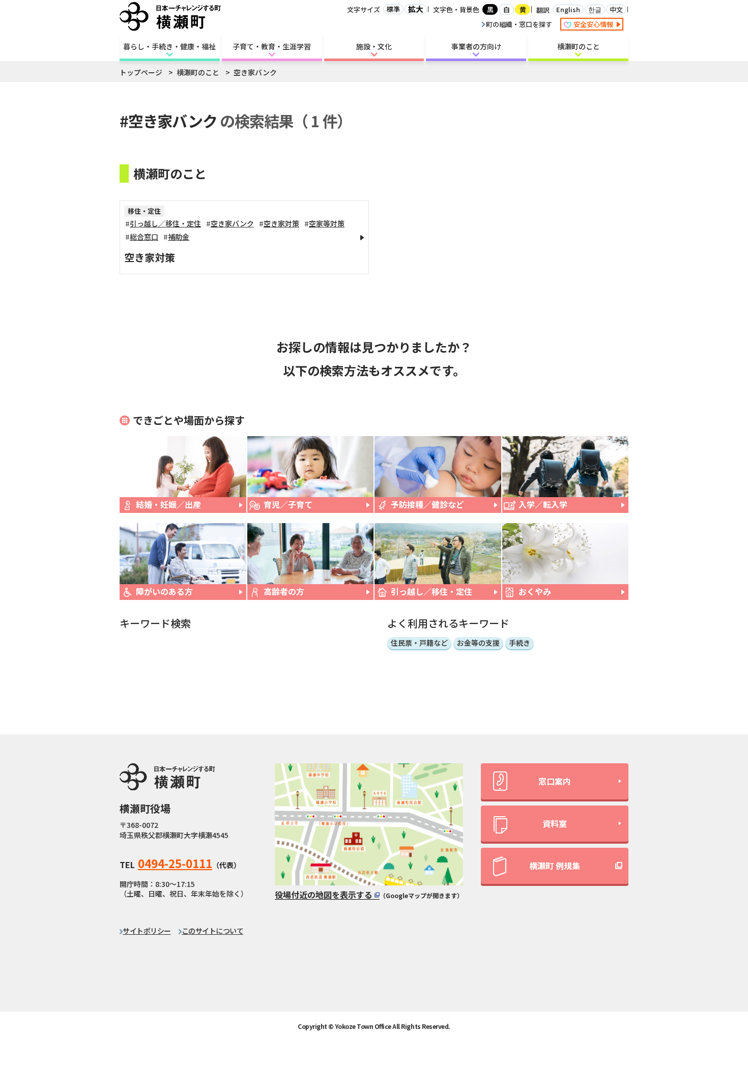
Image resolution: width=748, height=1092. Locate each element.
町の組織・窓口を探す (519, 24)
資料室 (554, 823)
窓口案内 (554, 781)
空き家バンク (232, 223)
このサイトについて (212, 931)
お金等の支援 (478, 642)
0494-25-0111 (175, 863)
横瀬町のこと (578, 46)
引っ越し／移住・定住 (165, 223)
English (568, 9)
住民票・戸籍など (419, 642)
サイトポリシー (146, 931)
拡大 (415, 9)
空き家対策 (281, 223)
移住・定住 (144, 211)
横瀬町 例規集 (554, 865)
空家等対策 (326, 223)
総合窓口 (144, 237)
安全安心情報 (594, 24)
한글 (594, 9)
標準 (393, 9)
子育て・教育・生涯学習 (272, 46)
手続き (519, 642)
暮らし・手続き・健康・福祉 (169, 46)
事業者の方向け (476, 46)
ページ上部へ (713, 993)
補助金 (178, 237)
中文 (616, 9)
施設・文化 (374, 46)
